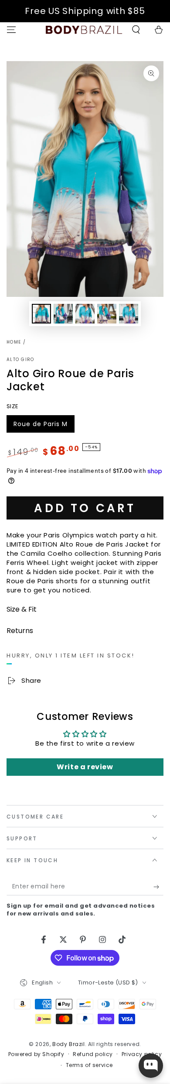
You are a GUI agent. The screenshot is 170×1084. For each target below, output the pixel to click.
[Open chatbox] (151, 1065)
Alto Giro (20, 360)
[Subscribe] (158, 886)
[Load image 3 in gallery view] (85, 313)
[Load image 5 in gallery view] (128, 313)
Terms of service (89, 1065)
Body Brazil (68, 1044)
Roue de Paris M (40, 426)
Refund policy (93, 1054)
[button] (136, 29)
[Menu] (11, 29)
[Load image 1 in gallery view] (41, 313)
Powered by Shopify (36, 1054)
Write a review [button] (85, 767)
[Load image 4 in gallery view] (106, 313)
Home (14, 342)
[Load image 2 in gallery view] (63, 313)
